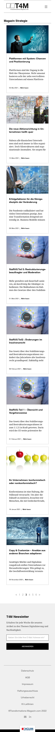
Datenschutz (27, 670)
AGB (27, 677)
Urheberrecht (27, 697)
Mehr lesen (24, 88)
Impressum (27, 684)
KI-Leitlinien (27, 704)
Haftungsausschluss (27, 690)
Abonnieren (27, 646)
